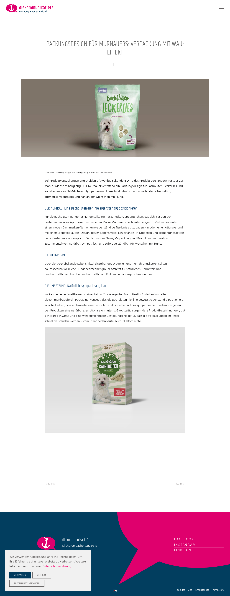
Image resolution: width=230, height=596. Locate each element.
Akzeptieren (20, 575)
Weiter (179, 484)
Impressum (218, 590)
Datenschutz (202, 590)
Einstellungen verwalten (27, 583)
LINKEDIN (183, 550)
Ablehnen (41, 575)
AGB (190, 590)
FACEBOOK (184, 539)
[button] (221, 8)
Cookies (181, 590)
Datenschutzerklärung (57, 566)
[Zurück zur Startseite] (29, 8)
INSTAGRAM (185, 544)
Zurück (51, 484)
